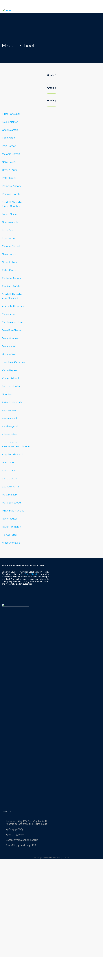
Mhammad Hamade (13, 510)
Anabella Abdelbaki (13, 306)
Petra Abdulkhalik (12, 402)
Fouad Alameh (10, 121)
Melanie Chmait (11, 154)
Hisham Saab (9, 354)
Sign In (29, 953)
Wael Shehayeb (11, 542)
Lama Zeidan (9, 478)
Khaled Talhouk (11, 378)
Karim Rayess (9, 370)
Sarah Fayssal (10, 426)
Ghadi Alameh (10, 130)
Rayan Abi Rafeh (11, 526)
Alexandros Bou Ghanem (16, 446)
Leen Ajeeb (8, 138)
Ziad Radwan (9, 442)
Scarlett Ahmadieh (12, 202)
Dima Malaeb (9, 346)
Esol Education (32, 574)
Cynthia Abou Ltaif (12, 322)
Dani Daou (8, 462)
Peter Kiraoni (9, 178)
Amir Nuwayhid (10, 298)
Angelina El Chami (12, 454)
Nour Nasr (8, 394)
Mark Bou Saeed (11, 502)
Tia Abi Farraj (9, 534)
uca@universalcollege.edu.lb (22, 840)
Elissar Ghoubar (11, 113)
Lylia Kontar (9, 146)
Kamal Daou (9, 470)
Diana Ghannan (10, 338)
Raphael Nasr (9, 410)
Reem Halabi (9, 418)
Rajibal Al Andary (11, 186)
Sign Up (20, 953)
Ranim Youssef (10, 518)
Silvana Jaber (9, 434)
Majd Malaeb (9, 494)
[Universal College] (7, 10)
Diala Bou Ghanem (12, 330)
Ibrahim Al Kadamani (13, 362)
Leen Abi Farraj (10, 486)
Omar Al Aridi (9, 170)
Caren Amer (9, 314)
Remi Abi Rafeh (11, 194)
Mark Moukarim (11, 386)
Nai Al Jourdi (9, 162)
